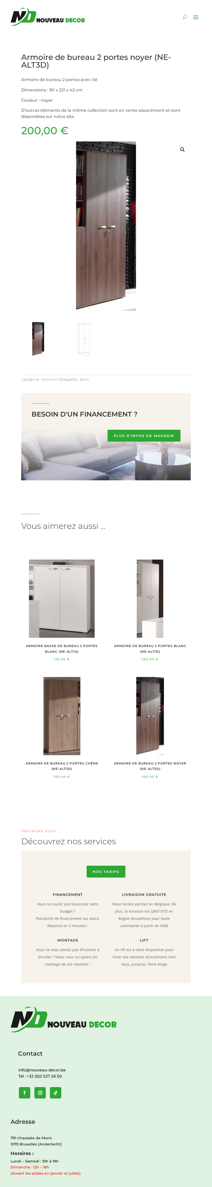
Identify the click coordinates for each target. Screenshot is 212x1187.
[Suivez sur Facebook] (24, 1092)
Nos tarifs (106, 872)
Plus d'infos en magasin (144, 436)
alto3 (84, 379)
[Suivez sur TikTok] (55, 1092)
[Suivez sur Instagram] (40, 1092)
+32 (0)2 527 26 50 (44, 1076)
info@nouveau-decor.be (42, 1069)
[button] (182, 149)
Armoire (49, 379)
